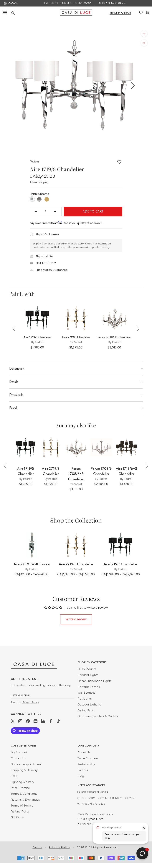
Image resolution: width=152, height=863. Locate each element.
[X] (13, 721)
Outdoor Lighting (89, 704)
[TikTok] (58, 721)
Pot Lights (84, 698)
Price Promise (20, 788)
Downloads (16, 394)
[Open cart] (147, 12)
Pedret (34, 162)
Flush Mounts (86, 669)
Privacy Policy (30, 702)
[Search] (35, 13)
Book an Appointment (26, 764)
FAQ (14, 776)
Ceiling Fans (85, 710)
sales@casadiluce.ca (94, 792)
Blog (80, 776)
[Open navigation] (5, 12)
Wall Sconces (86, 692)
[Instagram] (20, 721)
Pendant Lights (87, 675)
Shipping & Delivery (24, 770)
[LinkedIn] (35, 721)
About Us (83, 752)
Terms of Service (22, 805)
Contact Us (18, 758)
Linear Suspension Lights (94, 681)
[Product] (31, 545)
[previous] (19, 86)
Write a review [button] (76, 619)
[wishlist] (141, 12)
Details (13, 381)
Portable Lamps (88, 687)
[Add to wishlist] (119, 162)
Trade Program (87, 758)
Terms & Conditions (24, 793)
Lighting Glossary (22, 782)
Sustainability (86, 764)
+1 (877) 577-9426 (112, 3)
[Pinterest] (28, 721)
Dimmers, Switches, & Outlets (97, 716)
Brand (13, 407)
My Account (19, 752)
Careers (82, 770)
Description (16, 368)
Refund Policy (20, 811)
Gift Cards (17, 817)
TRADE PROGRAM (120, 12)
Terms (37, 847)
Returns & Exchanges (25, 799)
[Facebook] (51, 721)
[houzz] (43, 721)
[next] (132, 86)
